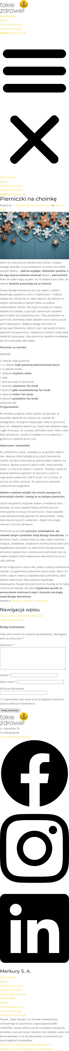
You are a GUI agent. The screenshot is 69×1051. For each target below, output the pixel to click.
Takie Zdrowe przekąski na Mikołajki (21, 615)
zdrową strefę (13, 33)
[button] (34, 105)
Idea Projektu (8, 16)
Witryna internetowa (12, 688)
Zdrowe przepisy (21, 600)
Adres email (8, 681)
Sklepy (4, 20)
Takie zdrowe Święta (12, 619)
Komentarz (7, 645)
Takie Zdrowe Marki (11, 24)
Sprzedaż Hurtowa (11, 28)
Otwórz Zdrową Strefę (13, 994)
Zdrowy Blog (40, 600)
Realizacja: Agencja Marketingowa (27, 1048)
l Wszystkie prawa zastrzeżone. (25, 1044)
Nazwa (5, 675)
